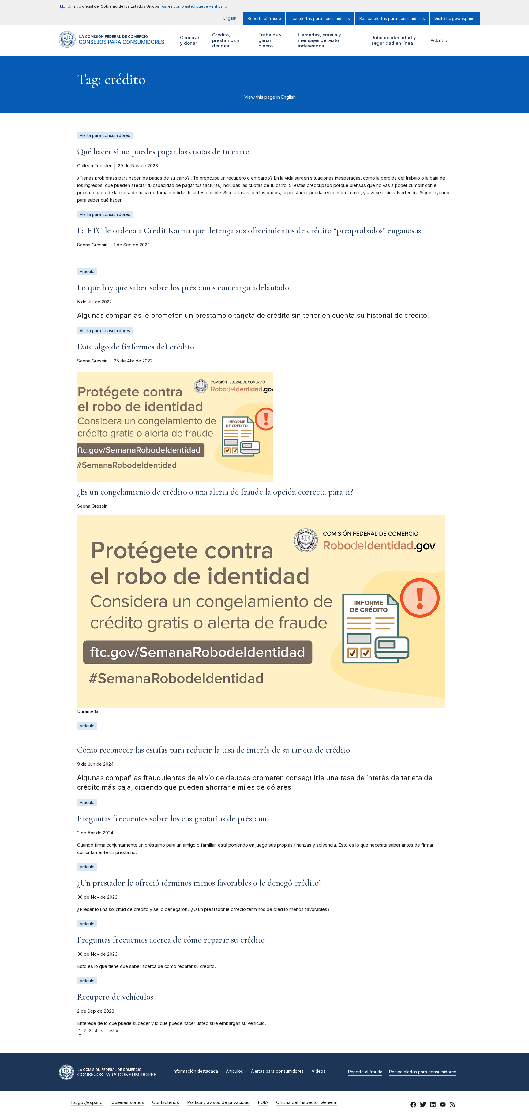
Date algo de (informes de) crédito (135, 346)
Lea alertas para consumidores (320, 18)
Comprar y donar (189, 40)
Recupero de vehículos (115, 997)
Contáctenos (165, 1102)
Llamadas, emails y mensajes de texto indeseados (318, 40)
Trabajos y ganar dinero (269, 40)
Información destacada (195, 1071)
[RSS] (452, 1105)
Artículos (234, 1071)
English (229, 18)
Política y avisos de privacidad (218, 1102)
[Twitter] (423, 1105)
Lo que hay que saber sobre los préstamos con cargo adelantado (183, 287)
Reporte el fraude (264, 18)
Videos (318, 1071)
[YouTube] (443, 1105)
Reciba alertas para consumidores (392, 18)
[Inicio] (111, 44)
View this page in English (270, 97)
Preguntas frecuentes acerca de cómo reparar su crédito (171, 940)
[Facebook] (413, 1105)
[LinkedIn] (433, 1105)
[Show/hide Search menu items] (461, 40)
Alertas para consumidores (277, 1071)
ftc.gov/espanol (87, 1102)
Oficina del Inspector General (306, 1102)
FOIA (263, 1102)
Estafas (438, 41)
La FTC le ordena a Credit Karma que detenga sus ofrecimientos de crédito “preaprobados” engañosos (249, 230)
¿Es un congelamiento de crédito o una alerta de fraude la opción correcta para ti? (215, 492)
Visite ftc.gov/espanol (454, 18)
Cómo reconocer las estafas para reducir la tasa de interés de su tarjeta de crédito (213, 750)
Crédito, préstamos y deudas (225, 40)
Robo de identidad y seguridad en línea (393, 40)
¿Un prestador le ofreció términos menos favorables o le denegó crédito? (199, 883)
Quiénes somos (127, 1102)
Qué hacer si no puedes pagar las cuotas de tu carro (163, 151)
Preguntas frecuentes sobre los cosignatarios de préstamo (173, 818)
